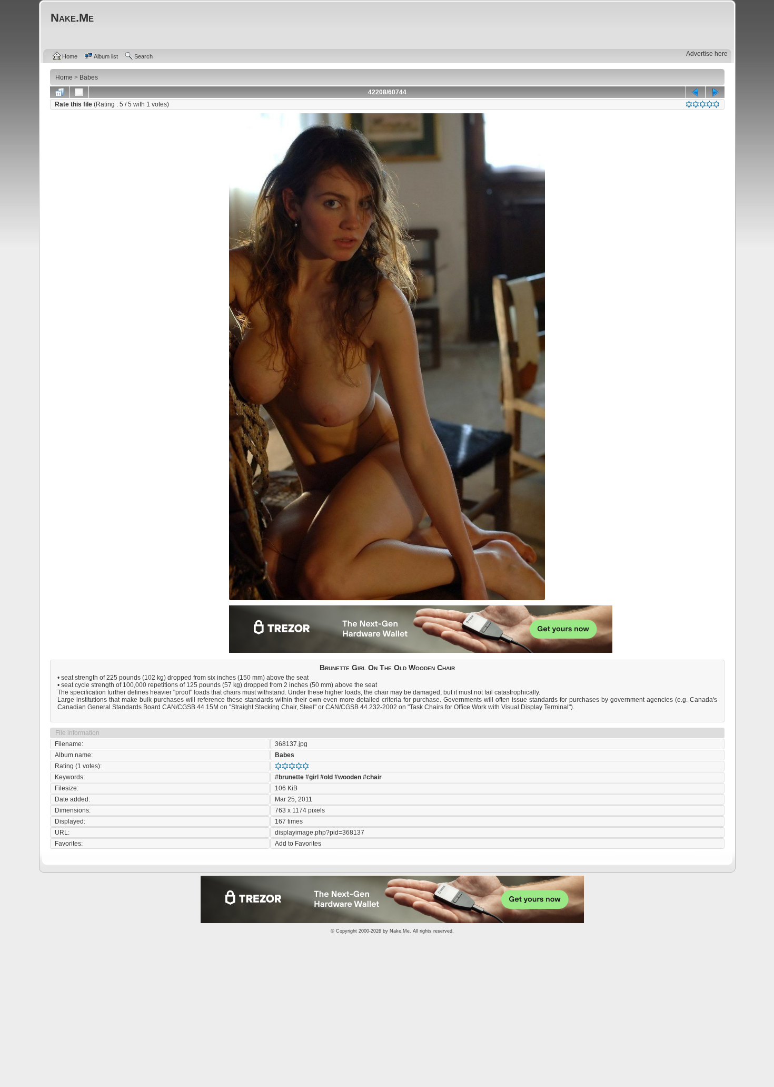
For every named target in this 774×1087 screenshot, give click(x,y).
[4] (709, 104)
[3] (702, 104)
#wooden (347, 777)
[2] (695, 104)
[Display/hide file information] (79, 92)
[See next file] (715, 92)
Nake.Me (400, 931)
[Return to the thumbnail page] (59, 92)
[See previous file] (695, 92)
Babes (284, 755)
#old (326, 777)
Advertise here (707, 53)
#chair (372, 777)
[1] (689, 104)
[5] (716, 104)
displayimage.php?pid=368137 (319, 832)
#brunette (289, 777)
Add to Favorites (298, 843)
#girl (312, 777)
